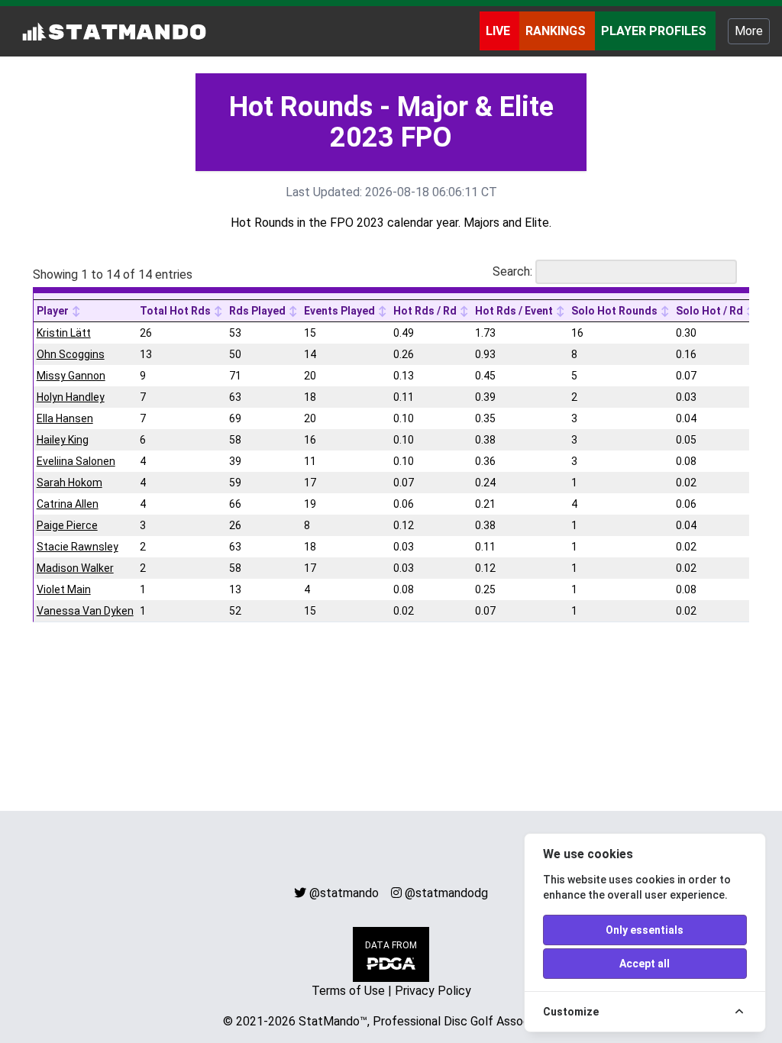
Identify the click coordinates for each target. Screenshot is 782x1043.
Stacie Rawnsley (77, 547)
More (749, 31)
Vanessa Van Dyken (85, 611)
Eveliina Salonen (76, 461)
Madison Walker (75, 568)
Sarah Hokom (69, 482)
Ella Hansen (65, 418)
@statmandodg (446, 893)
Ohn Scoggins (71, 354)
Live (499, 31)
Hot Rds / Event (515, 311)
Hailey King (63, 440)
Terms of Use (348, 990)
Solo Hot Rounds (615, 311)
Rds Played (258, 311)
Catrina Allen (68, 504)
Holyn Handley (71, 397)
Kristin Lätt (64, 333)
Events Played (340, 311)
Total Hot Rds (176, 311)
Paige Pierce (67, 525)
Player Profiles (655, 31)
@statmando (344, 893)
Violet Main (64, 589)
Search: (512, 271)
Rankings (557, 31)
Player (54, 311)
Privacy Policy (433, 990)
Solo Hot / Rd (710, 311)
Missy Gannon (71, 376)
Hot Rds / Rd (426, 311)
